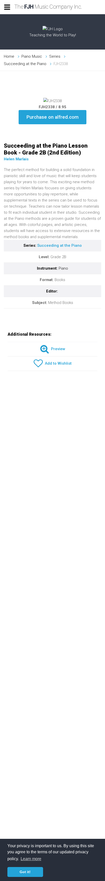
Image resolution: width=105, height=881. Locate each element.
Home (9, 56)
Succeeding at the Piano (25, 63)
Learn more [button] (31, 859)
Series (54, 56)
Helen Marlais (16, 159)
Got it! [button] (25, 872)
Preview (57, 349)
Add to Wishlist (57, 363)
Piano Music (31, 56)
